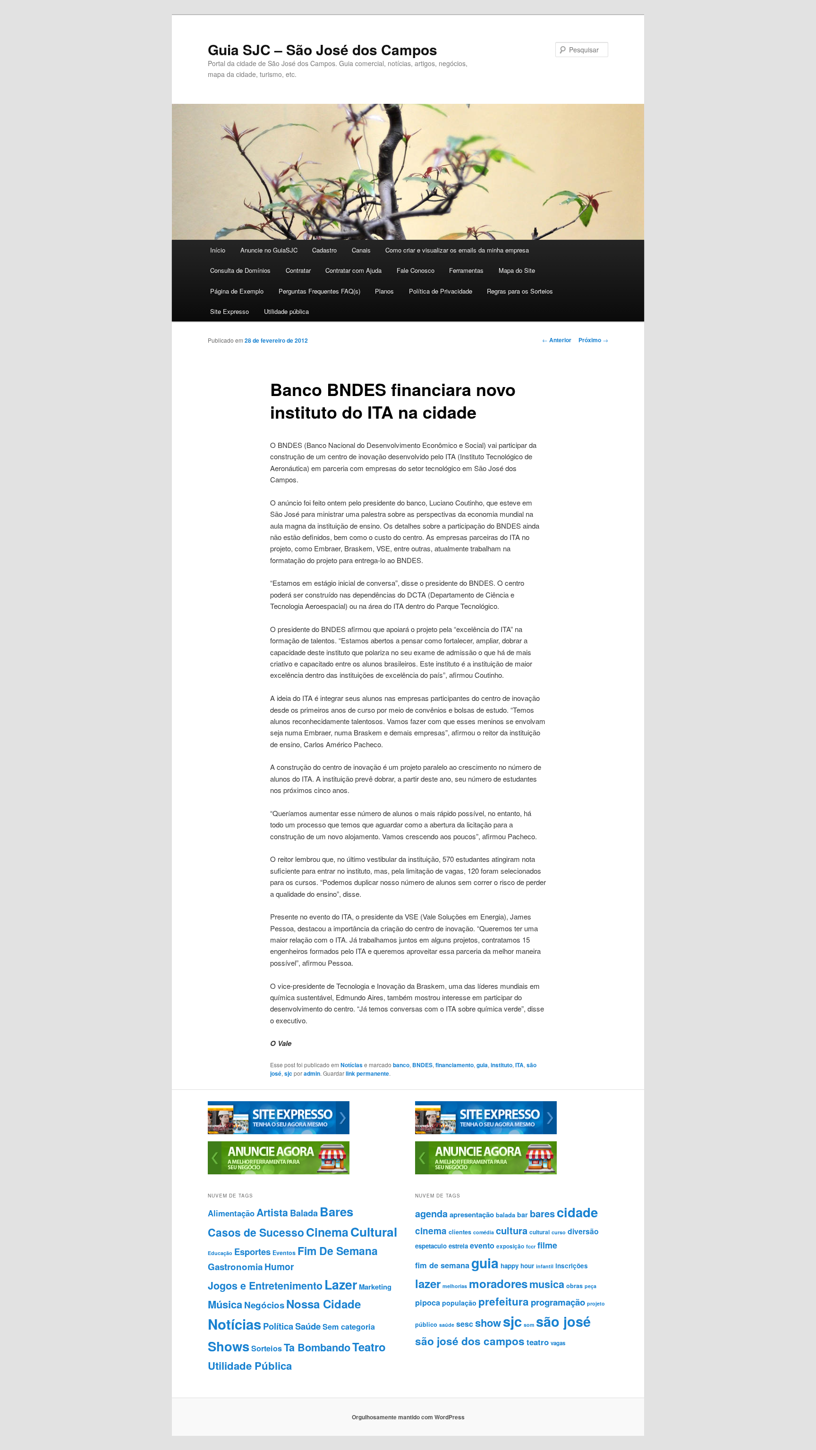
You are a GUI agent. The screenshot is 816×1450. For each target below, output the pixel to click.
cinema (431, 1230)
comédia (483, 1232)
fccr (531, 1246)
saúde (446, 1324)
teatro (538, 1342)
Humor (279, 1266)
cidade (577, 1212)
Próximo (593, 340)
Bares (336, 1211)
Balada (304, 1212)
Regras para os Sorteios (520, 291)
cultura (511, 1230)
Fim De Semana (338, 1250)
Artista (272, 1212)
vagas (558, 1343)
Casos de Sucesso (256, 1232)
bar (522, 1214)
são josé (563, 1321)
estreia (458, 1245)
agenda (431, 1213)
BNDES (422, 1065)
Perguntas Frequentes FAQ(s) (319, 291)
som (529, 1324)
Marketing (375, 1286)
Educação (220, 1252)
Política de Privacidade (440, 291)
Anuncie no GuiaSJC (269, 249)
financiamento (454, 1065)
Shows (228, 1346)
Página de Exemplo (237, 291)
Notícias (351, 1065)
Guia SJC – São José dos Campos (322, 49)
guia (482, 1065)
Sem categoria (349, 1326)
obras (574, 1285)
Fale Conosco (415, 270)
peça (590, 1286)
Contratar (298, 270)
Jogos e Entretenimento (265, 1285)
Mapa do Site (517, 270)
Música (225, 1304)
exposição (510, 1246)
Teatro (369, 1347)
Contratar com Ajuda (353, 270)
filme (547, 1245)
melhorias (454, 1286)
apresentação (472, 1214)
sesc (464, 1323)
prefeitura (503, 1301)
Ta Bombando (317, 1347)
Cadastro (324, 249)
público (426, 1324)
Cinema (327, 1231)
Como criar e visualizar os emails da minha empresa (457, 249)
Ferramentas (466, 270)
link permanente (367, 1073)
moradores (498, 1283)
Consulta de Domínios (240, 270)
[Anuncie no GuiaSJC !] (278, 1172)
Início (217, 249)
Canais (361, 249)
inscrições (571, 1265)
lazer (428, 1283)
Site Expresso (229, 311)
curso (559, 1232)
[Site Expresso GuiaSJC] (278, 1132)
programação (558, 1302)
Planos (384, 291)
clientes (460, 1232)
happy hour (517, 1265)
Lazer (340, 1284)
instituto (501, 1065)
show (488, 1322)
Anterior (556, 340)
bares (542, 1213)
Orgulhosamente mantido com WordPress (408, 1417)
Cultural (373, 1231)
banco (401, 1065)
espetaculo (431, 1245)
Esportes (252, 1251)
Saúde (308, 1326)
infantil (544, 1266)
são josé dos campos (470, 1341)
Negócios (264, 1304)
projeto (596, 1303)
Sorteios (266, 1348)
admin (312, 1073)
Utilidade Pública (250, 1365)
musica (546, 1284)
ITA (519, 1065)
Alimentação (231, 1213)
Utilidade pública (286, 311)
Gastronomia (235, 1266)
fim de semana (442, 1265)
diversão (583, 1231)
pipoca (427, 1302)
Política (278, 1326)
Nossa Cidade (323, 1304)
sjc (288, 1073)
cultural (539, 1232)
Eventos (284, 1252)
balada (505, 1215)
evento (482, 1245)
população (459, 1302)
